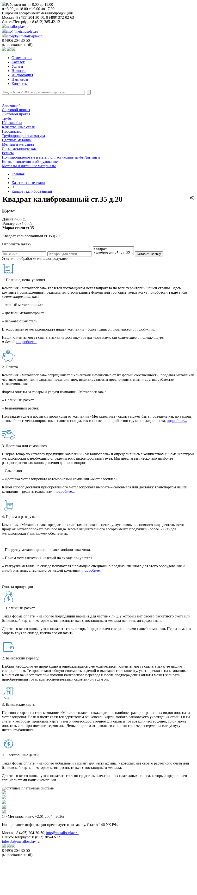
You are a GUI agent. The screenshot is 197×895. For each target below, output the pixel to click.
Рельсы (8, 153)
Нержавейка (12, 123)
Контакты (20, 84)
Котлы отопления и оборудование (30, 162)
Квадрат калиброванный (32, 191)
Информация (22, 75)
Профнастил (12, 131)
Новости (19, 71)
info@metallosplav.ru (22, 31)
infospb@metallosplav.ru (24, 36)
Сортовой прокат (16, 110)
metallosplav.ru (17, 26)
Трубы (7, 118)
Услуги (17, 66)
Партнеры (20, 79)
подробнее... (26, 342)
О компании (22, 58)
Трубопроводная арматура (23, 136)
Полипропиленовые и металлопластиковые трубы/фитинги (51, 157)
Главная (18, 174)
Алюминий (11, 105)
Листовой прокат (16, 114)
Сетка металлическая (19, 149)
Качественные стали (18, 127)
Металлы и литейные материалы (29, 166)
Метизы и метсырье (18, 144)
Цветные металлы (16, 140)
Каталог (18, 62)
